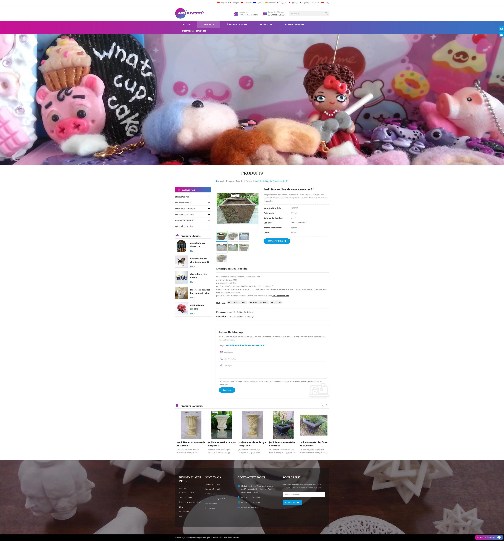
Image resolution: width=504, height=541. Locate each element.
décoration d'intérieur (185, 208)
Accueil (186, 24)
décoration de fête (184, 226)
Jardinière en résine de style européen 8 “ (189, 444)
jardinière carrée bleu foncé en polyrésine (250, 444)
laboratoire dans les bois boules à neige (200, 291)
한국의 (306, 2)
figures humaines (183, 202)
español (272, 2)
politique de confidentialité (190, 502)
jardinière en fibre (238, 302)
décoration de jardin (234, 181)
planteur (278, 302)
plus (191, 251)
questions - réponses (194, 31)
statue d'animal (182, 196)
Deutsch (248, 2)
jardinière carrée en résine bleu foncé (219, 444)
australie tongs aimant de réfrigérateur (197, 244)
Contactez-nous (294, 24)
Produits (208, 24)
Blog (181, 507)
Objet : (243, 345)
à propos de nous (237, 24)
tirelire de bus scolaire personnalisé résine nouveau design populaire (199, 307)
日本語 (295, 2)
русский (260, 2)
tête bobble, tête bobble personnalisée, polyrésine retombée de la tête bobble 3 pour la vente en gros (200, 276)
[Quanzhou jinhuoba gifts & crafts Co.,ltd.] (189, 13)
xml (180, 516)
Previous (323, 405)
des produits (184, 488)
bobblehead (210, 508)
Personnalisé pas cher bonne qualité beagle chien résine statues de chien (200, 260)
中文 (327, 2)
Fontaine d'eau (211, 493)
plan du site (184, 511)
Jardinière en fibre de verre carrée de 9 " (246, 345)
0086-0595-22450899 (249, 15)
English (224, 2)
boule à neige (211, 503)
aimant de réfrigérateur (215, 498)
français (235, 2)
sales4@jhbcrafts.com (276, 15)
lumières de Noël (212, 489)
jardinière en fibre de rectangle (241, 312)
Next (326, 405)
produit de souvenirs (184, 220)
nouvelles (266, 24)
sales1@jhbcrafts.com (280, 295)
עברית (317, 2)
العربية (283, 2)
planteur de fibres (260, 302)
